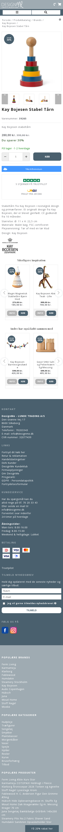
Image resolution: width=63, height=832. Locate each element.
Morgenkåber (10, 739)
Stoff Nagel (9, 703)
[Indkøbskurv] (59, 4)
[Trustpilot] (31, 180)
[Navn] (31, 590)
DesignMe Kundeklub (15, 466)
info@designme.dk (22, 433)
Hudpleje (7, 722)
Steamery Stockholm (14, 682)
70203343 (22, 430)
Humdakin (8, 678)
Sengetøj (7, 729)
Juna (4, 696)
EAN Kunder (9, 462)
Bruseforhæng (10, 760)
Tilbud (5, 764)
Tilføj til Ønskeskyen (33, 169)
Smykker (7, 732)
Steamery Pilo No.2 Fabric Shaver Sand (26, 818)
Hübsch (6, 692)
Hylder (6, 750)
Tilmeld (31, 610)
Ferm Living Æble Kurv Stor (18, 779)
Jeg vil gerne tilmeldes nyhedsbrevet (30, 603)
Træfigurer (8, 725)
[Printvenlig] (60, 19)
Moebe (6, 706)
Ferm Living (9, 664)
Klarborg (7, 671)
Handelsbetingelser (13, 459)
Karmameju (9, 667)
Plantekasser (10, 736)
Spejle (5, 746)
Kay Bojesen (9, 685)
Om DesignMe (10, 473)
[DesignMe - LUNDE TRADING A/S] (13, 4)
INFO (12, 313)
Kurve (5, 757)
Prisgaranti (8, 477)
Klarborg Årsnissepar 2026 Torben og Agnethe (30, 786)
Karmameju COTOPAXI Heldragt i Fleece (27, 783)
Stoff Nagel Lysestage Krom (19, 790)
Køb (23, 313)
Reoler (6, 753)
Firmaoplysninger (12, 470)
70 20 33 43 (30, 502)
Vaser (5, 743)
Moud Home (9, 699)
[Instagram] (13, 632)
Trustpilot (8, 568)
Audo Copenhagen (13, 689)
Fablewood (8, 675)
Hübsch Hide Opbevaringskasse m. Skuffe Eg (29, 800)
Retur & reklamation (14, 455)
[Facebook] (5, 632)
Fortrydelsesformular (15, 484)
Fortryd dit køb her (13, 452)
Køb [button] (47, 156)
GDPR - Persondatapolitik (17, 480)
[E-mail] (31, 596)
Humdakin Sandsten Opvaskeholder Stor (27, 822)
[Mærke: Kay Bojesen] (10, 245)
